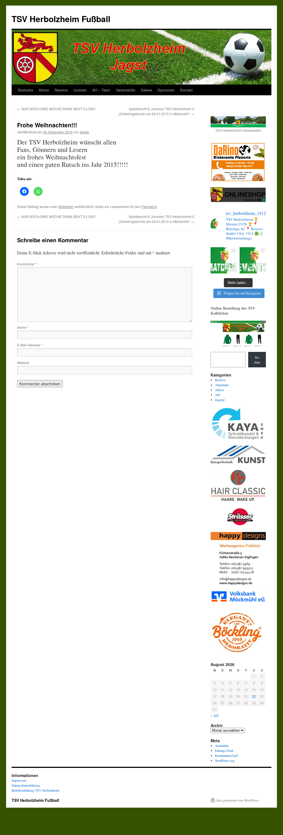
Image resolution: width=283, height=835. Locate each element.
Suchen (257, 359)
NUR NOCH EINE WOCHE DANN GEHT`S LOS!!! (56, 108)
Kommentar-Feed (226, 755)
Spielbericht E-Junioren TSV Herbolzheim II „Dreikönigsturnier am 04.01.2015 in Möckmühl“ (156, 111)
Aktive (44, 90)
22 (254, 696)
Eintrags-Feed (224, 750)
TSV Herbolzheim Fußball (61, 19)
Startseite (25, 90)
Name (22, 327)
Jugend (219, 399)
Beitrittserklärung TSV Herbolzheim (35, 790)
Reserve (61, 90)
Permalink (149, 206)
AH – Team (101, 90)
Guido (84, 132)
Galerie (146, 90)
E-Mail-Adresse (30, 345)
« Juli (215, 715)
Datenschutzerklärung (26, 785)
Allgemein (66, 206)
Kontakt (186, 90)
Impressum (19, 780)
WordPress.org (225, 760)
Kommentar (27, 264)
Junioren (80, 90)
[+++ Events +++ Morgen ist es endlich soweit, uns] (253, 260)
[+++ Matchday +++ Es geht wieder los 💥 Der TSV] (224, 260)
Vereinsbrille (125, 90)
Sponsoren (166, 90)
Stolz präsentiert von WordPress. (238, 800)
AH (217, 395)
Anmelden (222, 745)
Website (23, 362)
